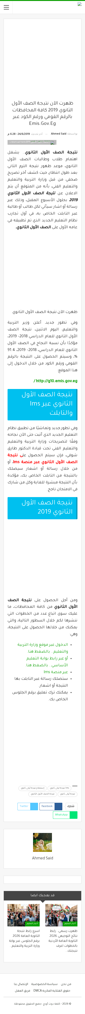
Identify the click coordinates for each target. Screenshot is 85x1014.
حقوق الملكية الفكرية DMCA (52, 991)
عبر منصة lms (56, 672)
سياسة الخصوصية (44, 984)
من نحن (66, 984)
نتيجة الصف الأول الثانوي (43, 794)
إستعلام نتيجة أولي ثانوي (32, 788)
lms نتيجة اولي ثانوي (59, 788)
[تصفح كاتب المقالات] (42, 842)
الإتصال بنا (21, 984)
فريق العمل (22, 991)
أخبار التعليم (70, 924)
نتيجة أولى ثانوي (67, 794)
